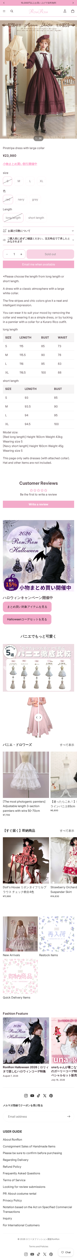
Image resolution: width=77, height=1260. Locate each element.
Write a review (38, 504)
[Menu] (4, 11)
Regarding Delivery (15, 1160)
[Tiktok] (38, 1096)
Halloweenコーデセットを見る (27, 619)
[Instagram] (26, 1096)
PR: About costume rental (19, 1193)
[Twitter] (45, 1096)
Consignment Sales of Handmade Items (29, 1146)
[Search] (12, 11)
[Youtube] (32, 1096)
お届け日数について (19, 230)
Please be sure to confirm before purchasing (32, 1153)
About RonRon (12, 1139)
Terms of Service (14, 1180)
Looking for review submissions (24, 1187)
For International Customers (21, 1225)
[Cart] (73, 11)
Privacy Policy (12, 1200)
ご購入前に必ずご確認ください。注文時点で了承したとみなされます (38, 240)
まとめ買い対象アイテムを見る (27, 606)
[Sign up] (69, 1116)
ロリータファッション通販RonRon (42, 1239)
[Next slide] (70, 784)
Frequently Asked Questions (21, 1173)
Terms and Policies (38, 1246)
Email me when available (38, 264)
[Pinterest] (51, 1096)
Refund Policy (12, 1166)
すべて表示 (67, 745)
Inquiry (7, 1218)
